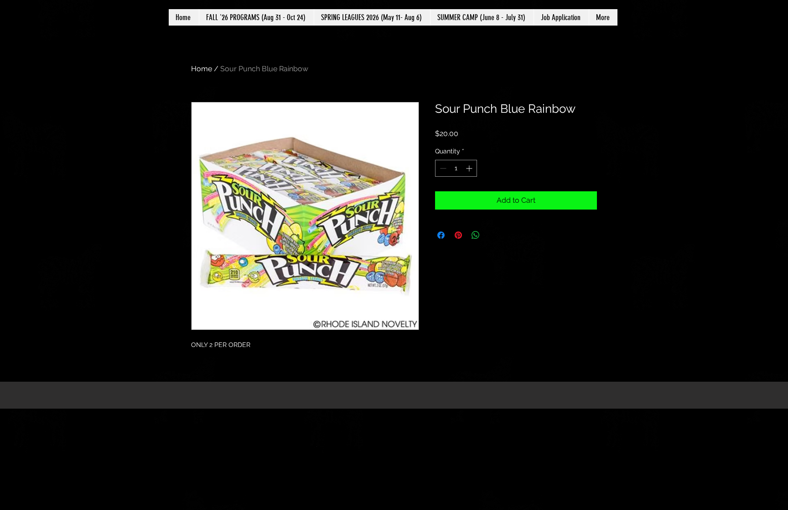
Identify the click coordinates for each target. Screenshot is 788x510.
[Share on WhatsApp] (475, 235)
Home (201, 68)
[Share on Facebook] (440, 235)
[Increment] (470, 168)
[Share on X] (492, 235)
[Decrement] (442, 168)
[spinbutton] (456, 168)
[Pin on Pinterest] (458, 235)
